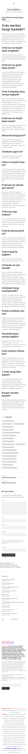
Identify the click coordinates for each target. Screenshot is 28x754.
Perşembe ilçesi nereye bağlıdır (10, 467)
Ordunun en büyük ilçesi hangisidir (10, 453)
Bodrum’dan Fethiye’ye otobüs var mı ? (10, 587)
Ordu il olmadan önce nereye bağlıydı (11, 432)
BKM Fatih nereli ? (5, 594)
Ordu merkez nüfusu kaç (8, 438)
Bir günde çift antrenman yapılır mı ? (10, 613)
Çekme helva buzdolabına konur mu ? (10, 598)
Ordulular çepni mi (20, 444)
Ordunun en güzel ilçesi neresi (9, 456)
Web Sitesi (4, 531)
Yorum (3, 500)
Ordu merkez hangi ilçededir (9, 435)
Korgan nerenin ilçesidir (8, 429)
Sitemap (17, 567)
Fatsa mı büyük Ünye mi (8, 426)
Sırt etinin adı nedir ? (6, 606)
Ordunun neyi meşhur (7, 464)
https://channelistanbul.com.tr (9, 565)
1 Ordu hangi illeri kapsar (8, 421)
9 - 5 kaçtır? (4, 547)
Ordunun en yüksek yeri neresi (9, 461)
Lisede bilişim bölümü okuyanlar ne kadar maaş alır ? (13, 602)
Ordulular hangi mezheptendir (9, 450)
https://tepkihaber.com (6, 563)
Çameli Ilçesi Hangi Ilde (9, 477)
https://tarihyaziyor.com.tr (7, 567)
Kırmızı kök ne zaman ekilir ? (8, 609)
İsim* (3, 518)
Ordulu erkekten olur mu (8, 444)
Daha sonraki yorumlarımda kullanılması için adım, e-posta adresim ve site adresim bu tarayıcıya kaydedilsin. (13, 542)
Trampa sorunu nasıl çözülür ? (8, 579)
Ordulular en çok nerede (8, 447)
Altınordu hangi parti (7, 424)
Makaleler (9, 417)
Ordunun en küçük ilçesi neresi (9, 459)
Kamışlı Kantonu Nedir (9, 483)
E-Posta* (4, 525)
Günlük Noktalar (14, 9)
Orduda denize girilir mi (8, 441)
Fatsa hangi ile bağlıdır (19, 424)
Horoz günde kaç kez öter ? (8, 583)
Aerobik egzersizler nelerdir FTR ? (9, 591)
